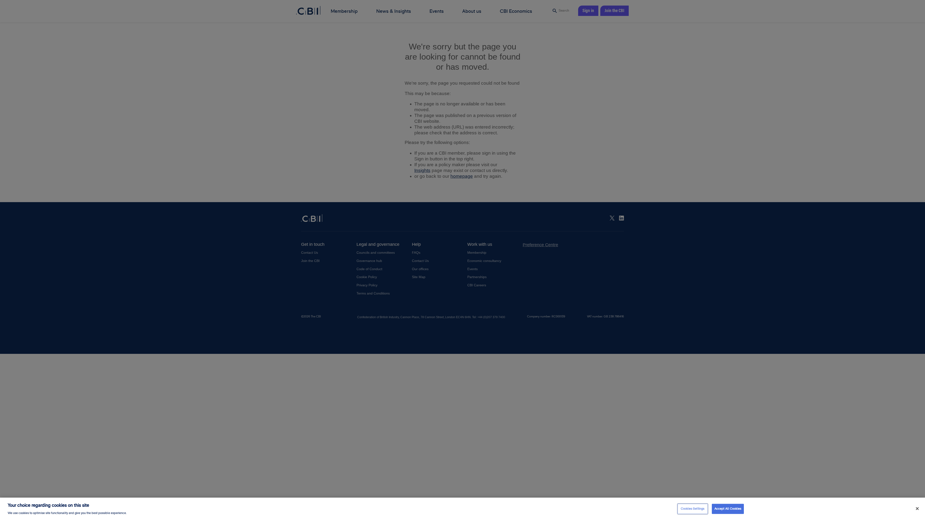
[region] (462, 509)
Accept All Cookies (727, 509)
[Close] (917, 508)
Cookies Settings (692, 509)
